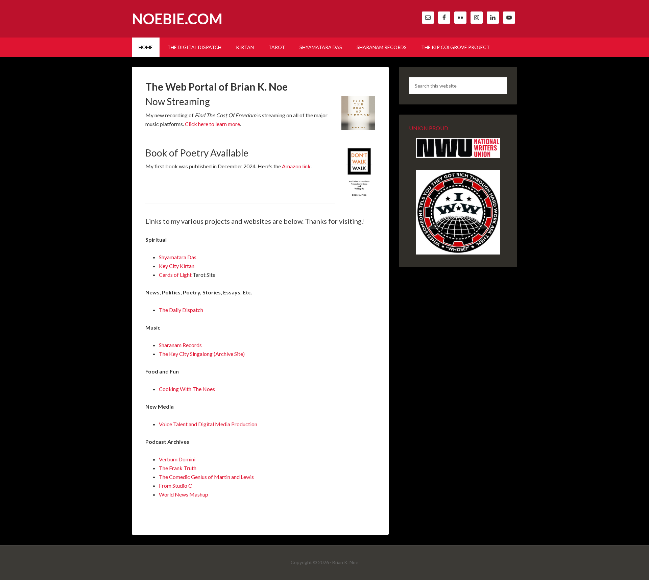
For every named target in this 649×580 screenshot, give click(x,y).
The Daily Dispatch (181, 310)
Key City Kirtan (176, 266)
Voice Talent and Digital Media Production (208, 424)
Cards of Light (175, 274)
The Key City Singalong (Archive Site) (202, 354)
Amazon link (296, 166)
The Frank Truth (177, 468)
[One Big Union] (458, 253)
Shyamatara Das (177, 257)
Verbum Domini (177, 459)
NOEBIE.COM (177, 18)
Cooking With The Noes (187, 389)
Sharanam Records (180, 345)
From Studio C (175, 485)
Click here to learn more (212, 124)
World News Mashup (183, 494)
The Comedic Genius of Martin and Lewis (206, 477)
